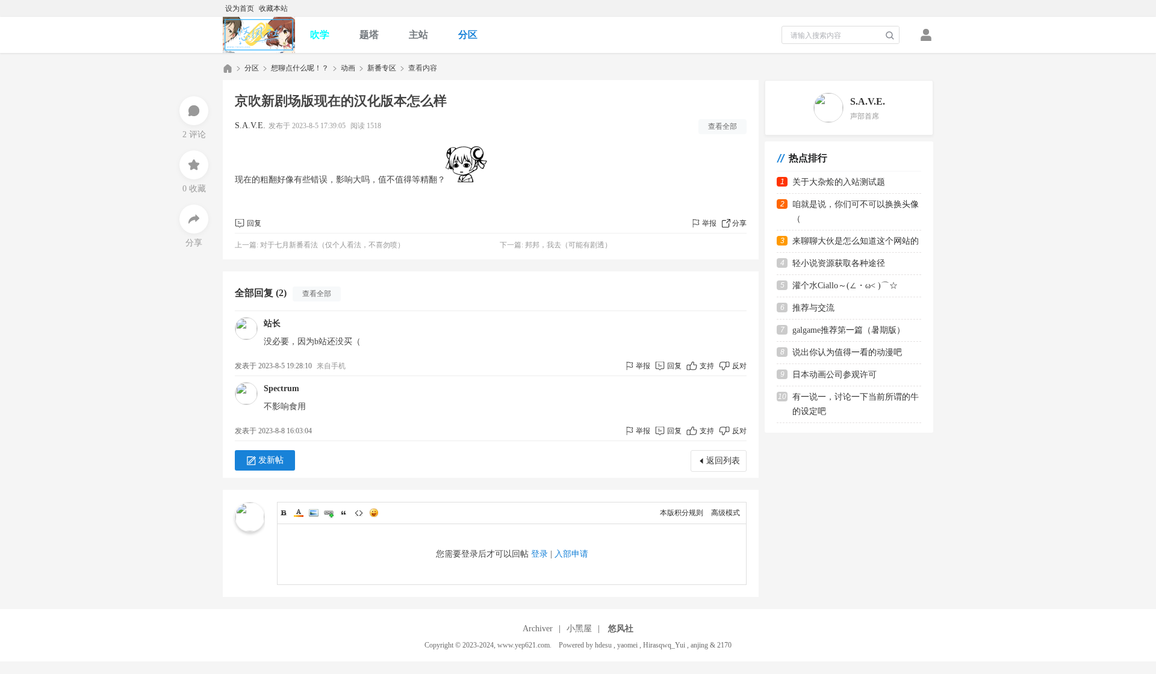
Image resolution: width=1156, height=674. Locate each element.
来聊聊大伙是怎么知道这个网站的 (855, 241)
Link (329, 513)
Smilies (374, 513)
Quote (344, 513)
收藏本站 (273, 8)
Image (314, 513)
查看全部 (722, 126)
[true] (890, 35)
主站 (418, 34)
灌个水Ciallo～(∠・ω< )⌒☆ (845, 285)
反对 (739, 366)
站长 (272, 323)
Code (359, 513)
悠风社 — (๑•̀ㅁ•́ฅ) (227, 68)
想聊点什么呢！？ (300, 68)
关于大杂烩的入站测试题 (838, 182)
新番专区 (381, 68)
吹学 (319, 34)
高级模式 (725, 513)
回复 (254, 223)
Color (299, 513)
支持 (708, 366)
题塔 (369, 34)
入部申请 (571, 553)
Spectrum (281, 388)
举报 (709, 223)
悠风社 (620, 628)
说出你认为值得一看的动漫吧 (847, 352)
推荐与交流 (813, 307)
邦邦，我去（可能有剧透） (568, 245)
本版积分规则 (681, 513)
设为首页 (239, 8)
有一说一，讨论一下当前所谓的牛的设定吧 (855, 404)
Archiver (538, 628)
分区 (467, 34)
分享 (739, 223)
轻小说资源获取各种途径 (838, 263)
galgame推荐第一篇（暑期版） (848, 330)
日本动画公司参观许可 (834, 374)
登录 (539, 553)
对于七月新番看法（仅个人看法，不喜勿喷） (332, 245)
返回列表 (723, 460)
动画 (348, 68)
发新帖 (271, 460)
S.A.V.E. (250, 125)
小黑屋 (579, 628)
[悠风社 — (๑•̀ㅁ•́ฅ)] (259, 35)
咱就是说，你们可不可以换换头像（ (855, 211)
